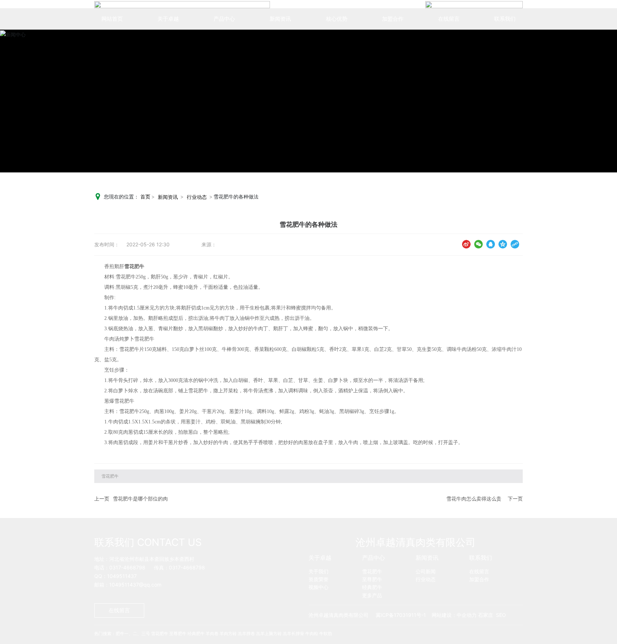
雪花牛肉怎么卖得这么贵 (473, 498)
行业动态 (197, 197)
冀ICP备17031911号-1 (401, 615)
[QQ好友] (490, 244)
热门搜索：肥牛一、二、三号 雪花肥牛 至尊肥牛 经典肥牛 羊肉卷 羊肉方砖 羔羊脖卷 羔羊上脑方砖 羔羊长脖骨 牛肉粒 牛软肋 (213, 633)
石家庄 (485, 615)
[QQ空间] (502, 244)
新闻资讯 (168, 197)
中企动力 (467, 615)
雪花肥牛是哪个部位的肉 (140, 498)
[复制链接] (515, 244)
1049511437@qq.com (135, 585)
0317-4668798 (127, 567)
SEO (501, 615)
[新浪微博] (466, 244)
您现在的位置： (127, 196)
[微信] (478, 244)
